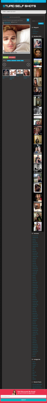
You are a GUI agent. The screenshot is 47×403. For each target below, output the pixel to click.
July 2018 (34, 335)
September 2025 (35, 237)
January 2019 (35, 327)
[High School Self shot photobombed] (38, 187)
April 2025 (34, 241)
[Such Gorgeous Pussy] (20, 72)
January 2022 (35, 284)
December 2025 (35, 235)
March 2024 (34, 251)
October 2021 (35, 289)
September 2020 (35, 304)
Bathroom (34, 363)
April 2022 (34, 278)
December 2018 (35, 328)
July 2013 (34, 354)
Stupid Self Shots (19, 6)
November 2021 (35, 287)
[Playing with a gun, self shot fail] (38, 216)
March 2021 (34, 297)
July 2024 (34, 247)
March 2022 (34, 280)
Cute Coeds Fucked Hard (37, 386)
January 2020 (35, 313)
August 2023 (35, 258)
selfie (22, 60)
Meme (34, 373)
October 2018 (35, 332)
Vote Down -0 (12, 57)
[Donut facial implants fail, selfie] (38, 52)
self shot (18, 60)
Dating (34, 366)
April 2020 (34, 309)
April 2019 (34, 323)
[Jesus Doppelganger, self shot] (38, 81)
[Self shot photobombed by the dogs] (38, 178)
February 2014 (35, 344)
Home (4, 11)
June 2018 (34, 337)
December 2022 (35, 268)
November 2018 (35, 330)
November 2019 (35, 315)
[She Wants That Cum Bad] (27, 73)
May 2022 (34, 277)
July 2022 (34, 275)
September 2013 (35, 351)
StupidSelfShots (7, 22)
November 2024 (35, 244)
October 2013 (35, 349)
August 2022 (35, 273)
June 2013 (34, 356)
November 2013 (35, 347)
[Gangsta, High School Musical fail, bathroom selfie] (38, 226)
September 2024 (35, 246)
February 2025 (35, 242)
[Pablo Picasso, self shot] (38, 168)
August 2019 (35, 320)
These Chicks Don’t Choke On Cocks (37, 388)
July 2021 (34, 294)
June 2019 (34, 321)
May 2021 (34, 296)
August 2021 (35, 292)
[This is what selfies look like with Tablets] (38, 139)
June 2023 (34, 259)
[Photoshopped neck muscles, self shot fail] (38, 72)
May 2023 (34, 261)
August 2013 (35, 352)
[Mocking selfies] (38, 207)
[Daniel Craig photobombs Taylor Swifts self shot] (38, 197)
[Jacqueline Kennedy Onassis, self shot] (38, 110)
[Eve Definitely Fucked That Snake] (13, 73)
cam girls (34, 29)
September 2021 (35, 290)
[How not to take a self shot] (38, 101)
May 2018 (34, 339)
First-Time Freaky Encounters (37, 384)
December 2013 (35, 346)
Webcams (34, 378)
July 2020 (34, 308)
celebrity (9, 60)
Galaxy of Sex (35, 33)
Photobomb (35, 375)
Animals (34, 361)
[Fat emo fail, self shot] (38, 158)
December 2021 (35, 285)
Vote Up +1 (5, 57)
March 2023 (34, 265)
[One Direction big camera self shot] (38, 91)
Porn (33, 377)
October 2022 (35, 272)
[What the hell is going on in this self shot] (38, 120)
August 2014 (35, 340)
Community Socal (35, 31)
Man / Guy (9, 23)
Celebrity (7, 17)
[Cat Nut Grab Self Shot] (38, 43)
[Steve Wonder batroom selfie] (38, 62)
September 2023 (35, 256)
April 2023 (34, 263)
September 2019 (35, 318)
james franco (14, 60)
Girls (33, 370)
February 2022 (35, 282)
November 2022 (35, 270)
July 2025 (34, 239)
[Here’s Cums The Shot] (6, 73)
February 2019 (35, 325)
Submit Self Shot (11, 11)
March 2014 (34, 342)
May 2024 (34, 249)
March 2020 (34, 311)
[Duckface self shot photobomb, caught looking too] (38, 149)
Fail (33, 368)
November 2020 (35, 301)
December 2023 (35, 253)
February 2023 (35, 266)
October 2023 (35, 254)
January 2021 (35, 299)
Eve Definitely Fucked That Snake (12, 78)
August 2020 (35, 306)
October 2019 (35, 316)
